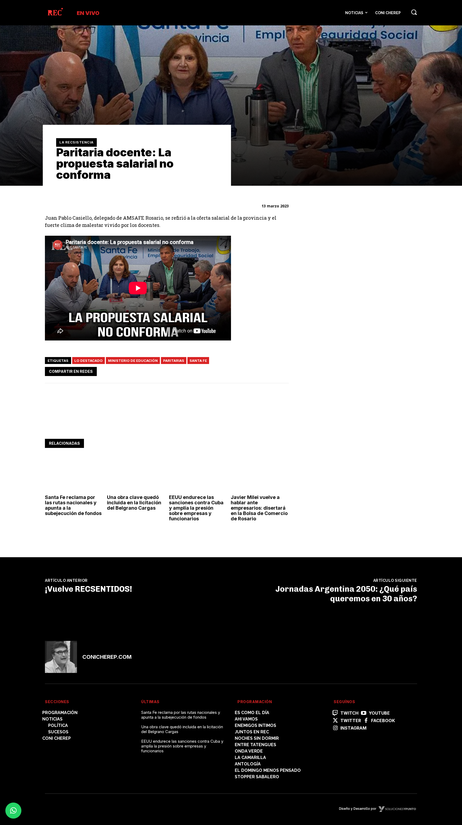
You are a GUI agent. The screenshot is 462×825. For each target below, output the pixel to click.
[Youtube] (363, 713)
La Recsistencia (76, 142)
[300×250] (342, 435)
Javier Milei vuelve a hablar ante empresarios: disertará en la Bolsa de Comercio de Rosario (259, 507)
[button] (414, 12)
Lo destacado (88, 360)
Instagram (353, 728)
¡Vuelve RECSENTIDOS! (88, 589)
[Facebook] (233, 370)
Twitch (349, 713)
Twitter (350, 720)
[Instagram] (335, 728)
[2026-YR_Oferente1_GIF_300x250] (342, 360)
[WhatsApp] (258, 370)
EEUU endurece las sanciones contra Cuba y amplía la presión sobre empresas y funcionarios (196, 507)
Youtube (379, 713)
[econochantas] (342, 286)
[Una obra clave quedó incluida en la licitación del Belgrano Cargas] (136, 474)
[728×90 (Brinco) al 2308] (142, 422)
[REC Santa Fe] (55, 13)
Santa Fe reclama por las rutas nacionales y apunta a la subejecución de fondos (73, 505)
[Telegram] (270, 370)
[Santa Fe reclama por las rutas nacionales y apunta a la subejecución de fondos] (74, 474)
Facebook (383, 720)
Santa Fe (198, 360)
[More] (283, 370)
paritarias (173, 360)
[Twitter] (246, 370)
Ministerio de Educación (133, 360)
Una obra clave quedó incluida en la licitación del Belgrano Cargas (134, 502)
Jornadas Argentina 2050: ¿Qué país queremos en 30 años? (346, 593)
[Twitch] (335, 713)
